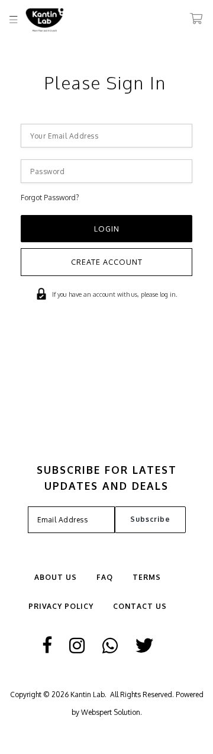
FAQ (104, 577)
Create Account (107, 262)
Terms (147, 577)
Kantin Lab (87, 694)
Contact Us (140, 606)
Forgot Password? (50, 197)
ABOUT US (55, 577)
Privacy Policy (60, 606)
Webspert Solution (110, 712)
